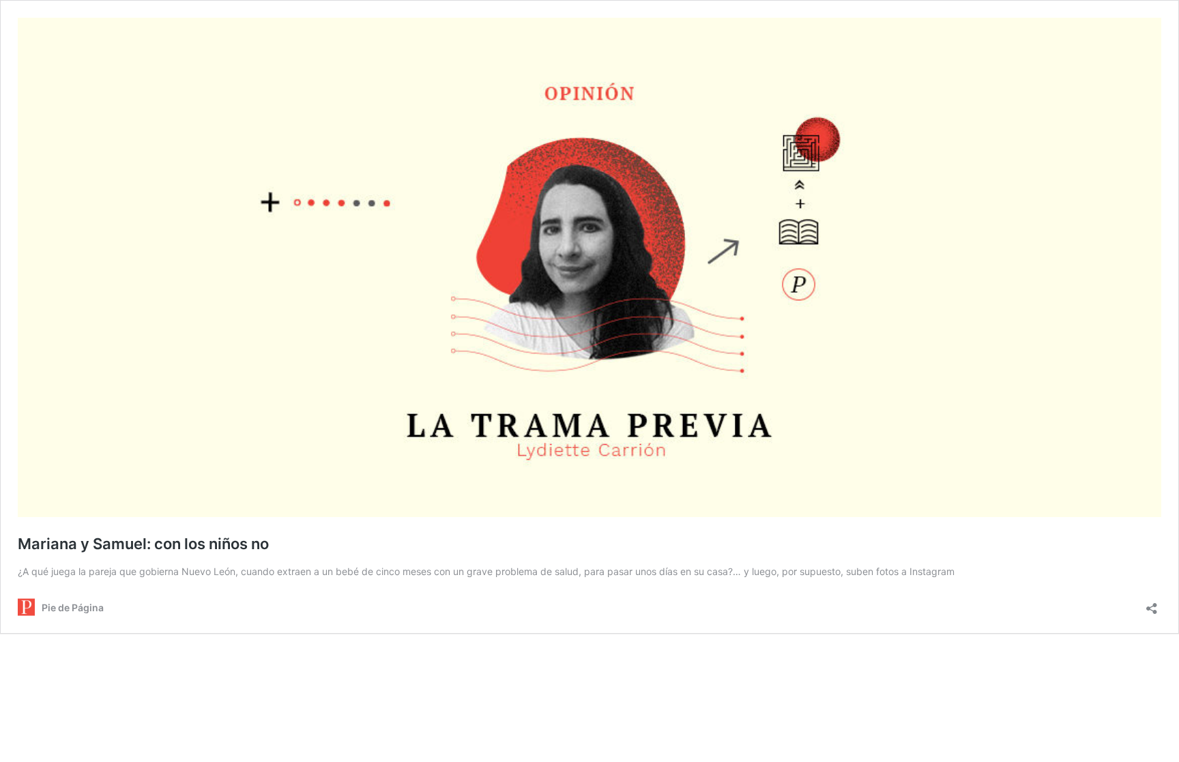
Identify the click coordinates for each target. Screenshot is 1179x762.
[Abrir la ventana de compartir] (1151, 604)
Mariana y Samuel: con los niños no (143, 544)
